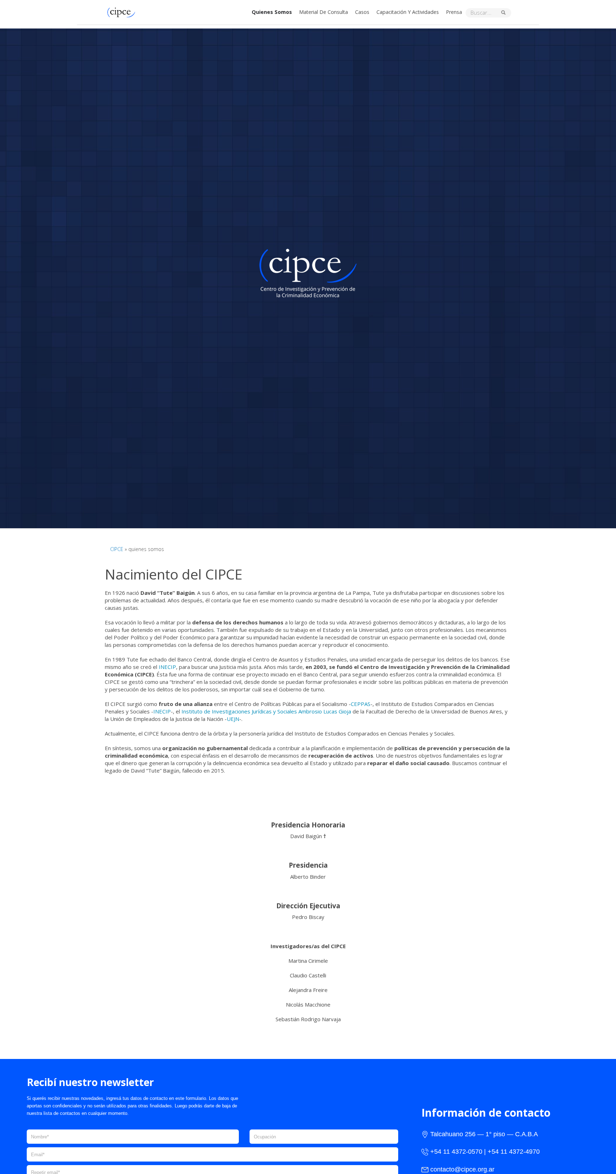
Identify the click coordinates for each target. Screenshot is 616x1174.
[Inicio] (123, 12)
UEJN (233, 718)
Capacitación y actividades (407, 12)
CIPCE (116, 549)
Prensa (454, 12)
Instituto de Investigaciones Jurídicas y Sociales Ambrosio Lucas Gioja (266, 711)
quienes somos (272, 12)
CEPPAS (360, 703)
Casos (362, 12)
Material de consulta (323, 12)
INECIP (167, 666)
